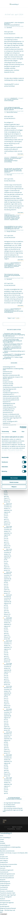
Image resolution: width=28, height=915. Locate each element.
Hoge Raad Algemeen (8, 389)
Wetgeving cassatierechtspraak (8, 908)
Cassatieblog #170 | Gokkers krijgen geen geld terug (13, 357)
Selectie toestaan (14, 482)
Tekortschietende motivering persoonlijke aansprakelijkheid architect (12, 275)
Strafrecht (5, 423)
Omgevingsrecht (7, 405)
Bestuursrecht (6, 373)
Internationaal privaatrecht (10, 398)
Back (1, 912)
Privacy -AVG (6, 419)
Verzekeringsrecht (4, 906)
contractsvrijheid (8, 159)
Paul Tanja (9, 174)
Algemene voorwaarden (17, 827)
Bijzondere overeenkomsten (10, 375)
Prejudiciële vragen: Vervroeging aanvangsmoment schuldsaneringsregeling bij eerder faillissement (14, 335)
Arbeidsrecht (14, 98)
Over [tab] (23, 431)
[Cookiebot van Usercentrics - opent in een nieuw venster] (20, 427)
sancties (18, 217)
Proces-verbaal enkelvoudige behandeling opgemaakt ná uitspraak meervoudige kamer (12, 341)
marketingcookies (8, 80)
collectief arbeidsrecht (12, 99)
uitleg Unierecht (15, 218)
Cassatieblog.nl (6, 833)
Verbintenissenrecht (8, 425)
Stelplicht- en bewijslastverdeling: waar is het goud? (14, 351)
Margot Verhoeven (11, 231)
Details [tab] (14, 431)
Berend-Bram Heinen (12, 112)
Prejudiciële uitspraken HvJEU (10, 416)
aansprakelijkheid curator (10, 265)
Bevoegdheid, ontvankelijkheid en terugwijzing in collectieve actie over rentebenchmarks (12, 348)
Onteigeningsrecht (7, 409)
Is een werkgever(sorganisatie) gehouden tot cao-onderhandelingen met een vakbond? (13, 108)
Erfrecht (5, 380)
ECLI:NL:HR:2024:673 (9, 33)
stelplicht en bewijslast (13, 266)
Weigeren (14, 486)
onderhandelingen (9, 100)
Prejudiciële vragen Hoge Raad (10, 418)
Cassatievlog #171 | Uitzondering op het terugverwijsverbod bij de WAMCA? (14, 354)
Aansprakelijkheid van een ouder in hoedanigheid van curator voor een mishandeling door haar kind (13, 227)
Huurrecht (5, 391)
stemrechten (7, 218)
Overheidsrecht (7, 410)
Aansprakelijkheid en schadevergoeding (12, 263)
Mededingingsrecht (8, 403)
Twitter (4, 820)
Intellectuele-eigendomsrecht (10, 396)
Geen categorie (4, 860)
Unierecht (6, 219)
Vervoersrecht (3, 904)
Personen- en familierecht (9, 414)
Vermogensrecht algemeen (7, 902)
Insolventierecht (7, 394)
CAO (5, 99)
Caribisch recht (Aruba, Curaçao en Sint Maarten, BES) (13, 377)
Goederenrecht (7, 385)
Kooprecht (5, 401)
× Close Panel (3, 914)
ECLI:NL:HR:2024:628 (9, 285)
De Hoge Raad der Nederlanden (12, 803)
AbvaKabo (6, 158)
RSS (4, 822)
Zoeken (2, 841)
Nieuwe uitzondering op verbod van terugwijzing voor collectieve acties (12, 344)
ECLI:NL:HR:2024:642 (9, 181)
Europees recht (7, 382)
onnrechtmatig (8, 161)
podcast (6, 86)
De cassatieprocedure (9, 804)
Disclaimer (18, 829)
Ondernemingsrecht (9, 215)
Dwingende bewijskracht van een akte (13, 337)
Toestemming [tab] (5, 431)
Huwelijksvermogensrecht (9, 392)
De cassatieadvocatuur (10, 806)
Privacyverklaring (11, 829)
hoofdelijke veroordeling (10, 311)
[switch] (24, 462)
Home (1, 835)
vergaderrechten (14, 219)
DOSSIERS (2, 843)
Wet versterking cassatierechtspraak (13, 808)
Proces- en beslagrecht (8, 421)
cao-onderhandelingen (15, 158)
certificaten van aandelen (10, 216)
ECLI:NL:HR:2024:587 (9, 237)
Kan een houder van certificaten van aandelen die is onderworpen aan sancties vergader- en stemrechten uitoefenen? (13, 170)
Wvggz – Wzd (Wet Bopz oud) (7, 910)
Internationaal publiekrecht (10, 400)
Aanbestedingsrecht (8, 367)
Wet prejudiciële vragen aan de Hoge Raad (13, 810)
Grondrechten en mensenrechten (11, 387)
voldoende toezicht (9, 267)
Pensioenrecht (6, 412)
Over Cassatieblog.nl (5, 837)
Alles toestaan (14, 477)
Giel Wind (9, 27)
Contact (2, 839)
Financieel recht (7, 383)
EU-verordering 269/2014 (11, 216)
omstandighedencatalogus (11, 160)
